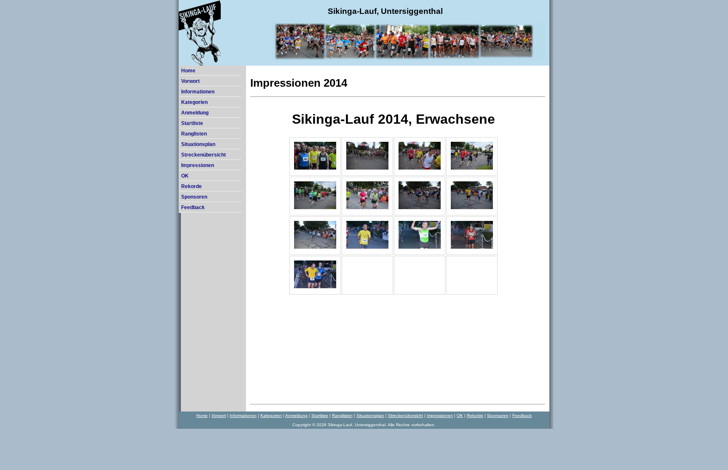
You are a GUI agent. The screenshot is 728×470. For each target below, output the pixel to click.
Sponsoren (194, 196)
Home (188, 70)
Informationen (197, 91)
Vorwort (190, 81)
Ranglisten (194, 133)
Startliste (192, 123)
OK (185, 175)
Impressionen (197, 165)
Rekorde (191, 186)
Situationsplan (198, 144)
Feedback (193, 207)
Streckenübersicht (203, 154)
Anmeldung (195, 112)
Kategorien (194, 102)
